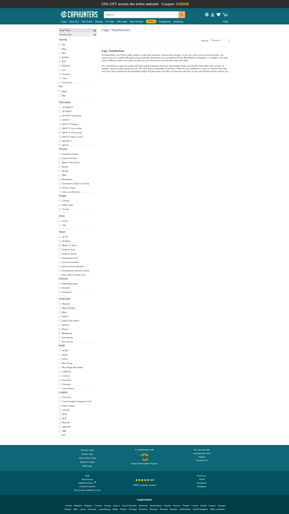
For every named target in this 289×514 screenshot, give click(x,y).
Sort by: (205, 40)
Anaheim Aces (68, 249)
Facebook (202, 483)
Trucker (65, 209)
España (167, 505)
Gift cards (122, 21)
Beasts (64, 171)
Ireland (67, 509)
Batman (65, 325)
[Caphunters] (87, 14)
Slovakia (153, 509)
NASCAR (66, 427)
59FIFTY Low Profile (71, 128)
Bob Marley (67, 337)
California (66, 371)
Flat (63, 225)
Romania (143, 509)
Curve (64, 221)
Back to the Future (70, 162)
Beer (64, 175)
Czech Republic (129, 505)
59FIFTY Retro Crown (72, 137)
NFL (63, 435)
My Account (87, 479)
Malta (115, 509)
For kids (110, 21)
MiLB (64, 414)
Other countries (217, 509)
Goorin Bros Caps (87, 458)
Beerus (65, 329)
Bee (63, 53)
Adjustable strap (69, 283)
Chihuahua (66, 82)
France (194, 505)
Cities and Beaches (70, 192)
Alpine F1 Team (69, 245)
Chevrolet (66, 380)
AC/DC (64, 350)
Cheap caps (87, 454)
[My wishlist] (218, 14)
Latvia (82, 509)
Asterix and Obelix (70, 320)
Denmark (143, 505)
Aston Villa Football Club (73, 275)
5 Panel (65, 201)
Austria (68, 505)
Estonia (176, 505)
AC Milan (65, 241)
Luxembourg (104, 509)
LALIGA (65, 410)
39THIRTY (66, 111)
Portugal (133, 509)
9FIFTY (65, 145)
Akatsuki (65, 304)
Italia (75, 509)
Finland (185, 505)
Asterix (64, 316)
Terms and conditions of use (87, 490)
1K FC (64, 237)
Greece (212, 505)
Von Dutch (87, 21)
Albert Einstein (68, 308)
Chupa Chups (68, 188)
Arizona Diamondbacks (72, 266)
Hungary (222, 505)
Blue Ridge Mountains (72, 367)
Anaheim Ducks (69, 254)
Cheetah (65, 74)
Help (225, 21)
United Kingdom (200, 509)
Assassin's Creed (69, 154)
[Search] (181, 14)
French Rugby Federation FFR (76, 401)
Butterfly (65, 65)
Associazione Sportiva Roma (75, 270)
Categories (165, 21)
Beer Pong (66, 363)
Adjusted (65, 288)
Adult (64, 91)
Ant (63, 44)
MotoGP (65, 422)
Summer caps (87, 450)
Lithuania (92, 509)
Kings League (68, 405)
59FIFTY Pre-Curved (71, 132)
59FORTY (66, 141)
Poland (123, 509)
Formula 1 (66, 397)
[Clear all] (95, 31)
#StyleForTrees (86, 483)
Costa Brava (67, 388)
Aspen (64, 355)
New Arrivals (136, 21)
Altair (64, 312)
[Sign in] (212, 14)
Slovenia (164, 509)
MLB (63, 418)
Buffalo (65, 57)
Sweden (173, 509)
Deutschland (156, 505)
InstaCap (178, 21)
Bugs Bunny (67, 342)
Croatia (107, 505)
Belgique (78, 505)
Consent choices (87, 486)
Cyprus (116, 505)
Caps (64, 21)
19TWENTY (67, 107)
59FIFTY (65, 120)
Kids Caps (87, 466)
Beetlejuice (66, 179)
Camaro (65, 376)
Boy (63, 95)
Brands (99, 21)
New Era (74, 21)
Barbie (64, 166)
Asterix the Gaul (69, 158)
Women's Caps (87, 462)
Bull (63, 61)
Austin (64, 359)
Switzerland (185, 509)
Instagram (202, 486)
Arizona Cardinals (70, 262)
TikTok (202, 479)
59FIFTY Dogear (69, 124)
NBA (63, 431)
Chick (64, 78)
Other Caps (67, 205)
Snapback (66, 292)
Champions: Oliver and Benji (75, 183)
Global (203, 505)
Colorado (66, 384)
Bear (64, 49)
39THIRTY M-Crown (71, 116)
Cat (63, 70)
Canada (98, 505)
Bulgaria (88, 505)
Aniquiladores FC (69, 258)
